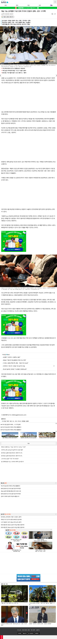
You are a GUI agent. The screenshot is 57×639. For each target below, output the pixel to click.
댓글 (28, 443)
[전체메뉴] (55, 2)
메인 (6, 5)
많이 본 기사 (4, 584)
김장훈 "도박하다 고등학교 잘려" (11, 357)
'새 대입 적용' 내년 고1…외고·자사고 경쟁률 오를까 (15, 421)
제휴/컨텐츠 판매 (26, 630)
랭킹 (17, 5)
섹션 (28, 5)
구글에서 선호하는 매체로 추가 (8, 16)
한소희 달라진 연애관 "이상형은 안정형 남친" (15, 369)
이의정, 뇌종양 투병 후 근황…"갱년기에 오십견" (15, 363)
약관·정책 (33, 630)
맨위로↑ (37, 633)
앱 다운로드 (30, 633)
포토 (40, 5)
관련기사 (3, 419)
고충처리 (38, 630)
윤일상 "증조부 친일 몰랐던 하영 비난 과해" (14, 360)
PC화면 (19, 633)
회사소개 (19, 630)
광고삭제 (1, 637)
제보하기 (25, 633)
